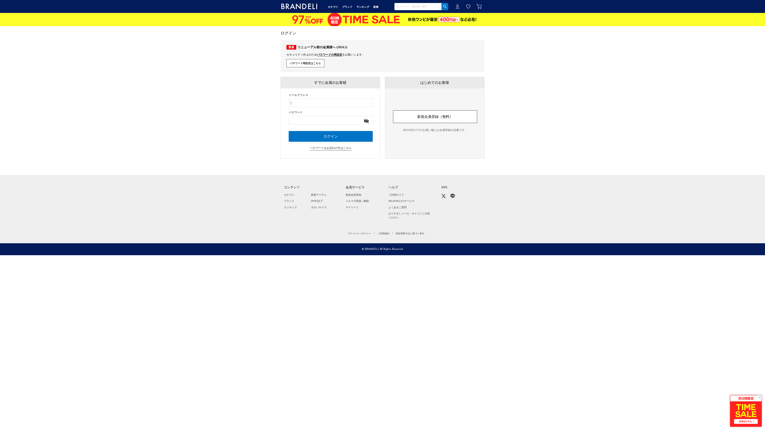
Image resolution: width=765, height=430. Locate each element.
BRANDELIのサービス (401, 200)
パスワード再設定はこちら (305, 63)
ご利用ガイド (396, 194)
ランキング (290, 207)
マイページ (352, 207)
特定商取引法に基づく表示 (410, 233)
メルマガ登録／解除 (357, 200)
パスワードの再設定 (329, 54)
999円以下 (317, 200)
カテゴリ (289, 194)
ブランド (289, 200)
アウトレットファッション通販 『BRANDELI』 (299, 6)
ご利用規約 (383, 233)
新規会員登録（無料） (435, 117)
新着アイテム (319, 194)
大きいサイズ (319, 207)
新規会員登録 (353, 194)
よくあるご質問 (397, 207)
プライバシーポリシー (359, 233)
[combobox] (331, 103)
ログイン (457, 6)
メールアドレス (298, 95)
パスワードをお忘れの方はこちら (331, 148)
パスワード (296, 112)
